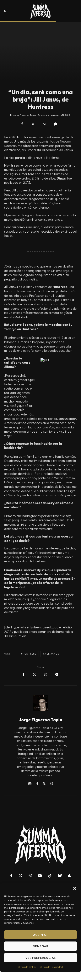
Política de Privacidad (50, 966)
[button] (75, 888)
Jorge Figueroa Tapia (40, 719)
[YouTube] (40, 876)
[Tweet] (32, 124)
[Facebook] (11, 876)
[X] (21, 876)
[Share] (22, 124)
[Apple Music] (69, 876)
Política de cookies (26, 966)
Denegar (40, 946)
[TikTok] (50, 876)
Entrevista (43, 114)
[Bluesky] (60, 876)
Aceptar (40, 935)
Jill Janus (51, 653)
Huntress (29, 653)
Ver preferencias (40, 958)
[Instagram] (30, 876)
